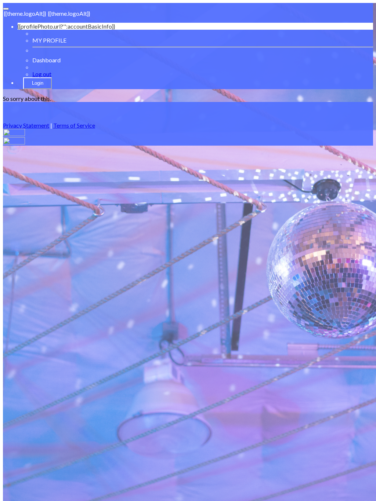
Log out (41, 73)
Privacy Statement (26, 125)
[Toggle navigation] (6, 9)
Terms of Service (74, 125)
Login (37, 83)
